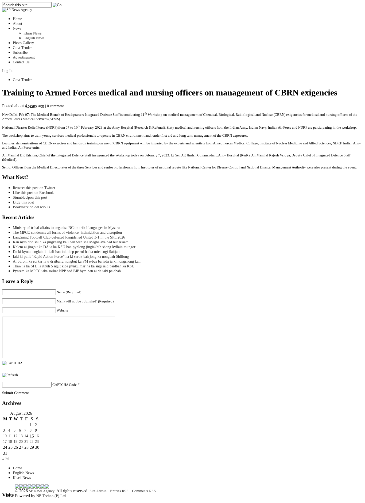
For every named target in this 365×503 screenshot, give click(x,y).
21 (26, 442)
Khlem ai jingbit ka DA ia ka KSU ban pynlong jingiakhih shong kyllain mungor (74, 247)
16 (37, 436)
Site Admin (98, 491)
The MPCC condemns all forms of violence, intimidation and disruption (67, 233)
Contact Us (21, 62)
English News (34, 38)
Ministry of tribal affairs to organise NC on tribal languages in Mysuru (66, 228)
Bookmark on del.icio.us (31, 207)
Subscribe (20, 53)
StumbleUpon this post (30, 197)
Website (62, 310)
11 (10, 436)
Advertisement (24, 57)
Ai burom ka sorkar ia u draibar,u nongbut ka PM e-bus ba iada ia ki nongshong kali (77, 261)
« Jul (5, 459)
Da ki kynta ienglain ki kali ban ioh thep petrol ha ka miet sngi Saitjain (67, 252)
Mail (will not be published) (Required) (85, 301)
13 (21, 436)
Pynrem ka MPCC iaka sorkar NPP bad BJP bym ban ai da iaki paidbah (67, 271)
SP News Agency (42, 491)
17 (5, 442)
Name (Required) (69, 292)
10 (5, 436)
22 (31, 442)
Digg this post (23, 202)
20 (21, 442)
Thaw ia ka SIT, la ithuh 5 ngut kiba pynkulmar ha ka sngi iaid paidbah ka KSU (73, 266)
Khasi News (32, 33)
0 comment (55, 106)
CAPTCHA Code (64, 385)
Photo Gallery (23, 43)
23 (37, 442)
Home (17, 19)
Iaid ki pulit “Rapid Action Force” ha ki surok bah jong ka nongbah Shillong (72, 257)
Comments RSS (144, 491)
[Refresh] (10, 375)
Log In (7, 71)
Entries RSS (119, 491)
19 (15, 442)
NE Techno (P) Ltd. (51, 496)
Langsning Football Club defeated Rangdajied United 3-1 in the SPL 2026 (70, 237)
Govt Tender (22, 48)
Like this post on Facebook (33, 193)
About (17, 24)
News (17, 28)
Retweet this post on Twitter (34, 188)
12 (15, 436)
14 (26, 436)
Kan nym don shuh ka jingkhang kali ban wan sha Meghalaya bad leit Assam (71, 242)
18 (10, 442)
